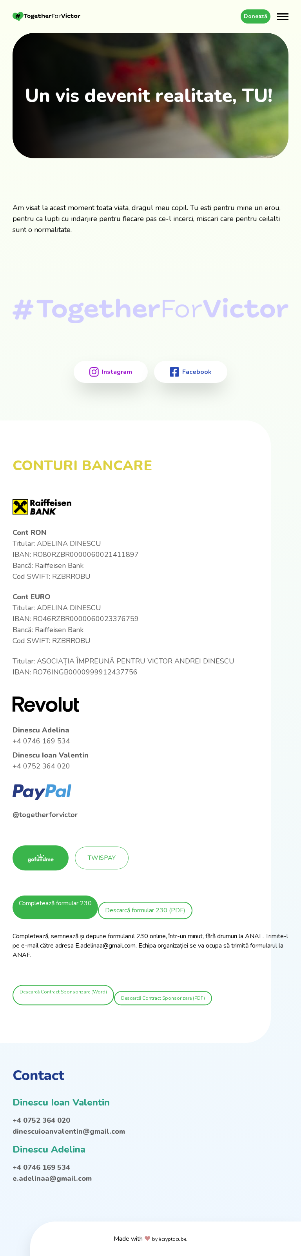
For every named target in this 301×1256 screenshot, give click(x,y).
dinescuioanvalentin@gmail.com (69, 1131)
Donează (255, 16)
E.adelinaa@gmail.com (105, 946)
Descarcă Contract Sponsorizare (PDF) (163, 998)
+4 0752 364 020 (41, 1120)
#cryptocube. (173, 1239)
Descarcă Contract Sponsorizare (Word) (63, 992)
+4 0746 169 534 (41, 1167)
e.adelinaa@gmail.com (52, 1178)
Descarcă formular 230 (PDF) (145, 910)
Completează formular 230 (55, 903)
